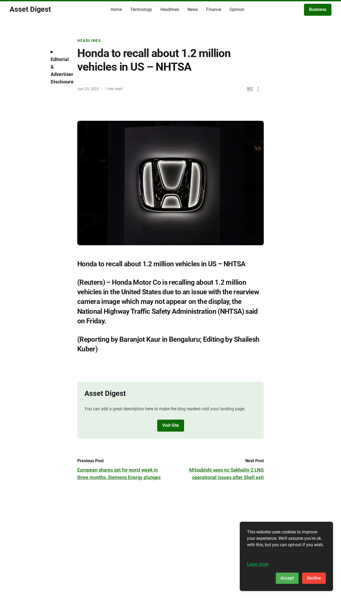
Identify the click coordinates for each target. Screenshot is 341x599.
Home (116, 9)
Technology (141, 9)
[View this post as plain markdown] (250, 89)
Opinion (237, 9)
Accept (287, 578)
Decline (314, 578)
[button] (258, 89)
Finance (213, 9)
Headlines (169, 9)
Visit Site (170, 425)
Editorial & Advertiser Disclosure (60, 71)
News (193, 9)
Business (317, 9)
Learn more (257, 564)
